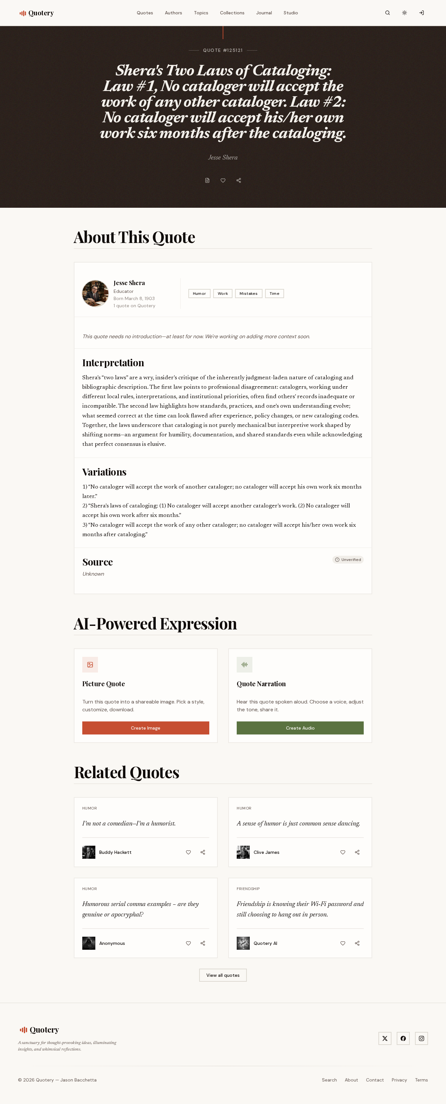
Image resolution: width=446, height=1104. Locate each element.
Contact (375, 1080)
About (351, 1080)
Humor (199, 293)
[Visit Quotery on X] (384, 1038)
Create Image (145, 728)
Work (223, 293)
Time (274, 293)
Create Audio (300, 728)
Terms (421, 1080)
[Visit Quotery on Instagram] (421, 1038)
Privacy (399, 1080)
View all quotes (223, 975)
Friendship (248, 888)
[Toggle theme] (404, 12)
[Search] (387, 12)
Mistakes (249, 293)
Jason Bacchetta (78, 1080)
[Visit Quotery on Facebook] (403, 1038)
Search (329, 1080)
